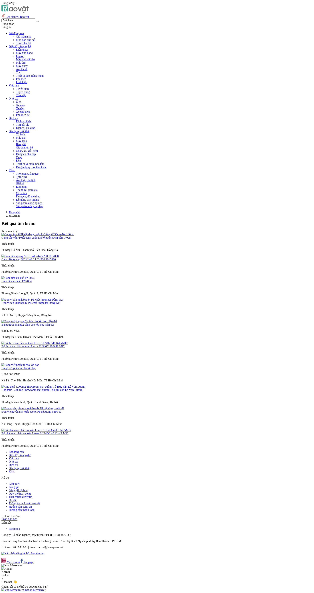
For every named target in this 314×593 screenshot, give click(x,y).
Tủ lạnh (20, 134)
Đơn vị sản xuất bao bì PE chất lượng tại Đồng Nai (30, 302)
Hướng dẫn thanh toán (22, 509)
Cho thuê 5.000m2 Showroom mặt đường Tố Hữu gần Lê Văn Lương (41, 389)
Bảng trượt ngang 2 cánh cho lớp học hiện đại (27, 324)
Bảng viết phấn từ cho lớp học (18, 368)
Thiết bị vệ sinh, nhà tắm (30, 163)
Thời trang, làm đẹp (27, 173)
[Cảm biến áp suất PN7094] (18, 277)
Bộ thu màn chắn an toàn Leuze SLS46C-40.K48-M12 (33, 346)
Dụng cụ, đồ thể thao (28, 196)
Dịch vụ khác (23, 121)
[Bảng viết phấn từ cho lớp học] (20, 364)
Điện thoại (22, 49)
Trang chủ (14, 212)
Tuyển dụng (23, 92)
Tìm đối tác (22, 124)
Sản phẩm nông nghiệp (29, 206)
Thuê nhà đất (23, 43)
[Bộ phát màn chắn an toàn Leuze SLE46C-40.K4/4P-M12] (36, 430)
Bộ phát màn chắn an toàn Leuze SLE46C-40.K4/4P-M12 (35, 433)
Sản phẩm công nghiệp (29, 202)
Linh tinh (21, 186)
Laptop (20, 56)
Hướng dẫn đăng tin (20, 506)
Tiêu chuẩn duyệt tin (20, 496)
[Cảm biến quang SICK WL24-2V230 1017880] (30, 256)
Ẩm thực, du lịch (25, 180)
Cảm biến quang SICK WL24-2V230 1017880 (28, 259)
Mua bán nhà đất (25, 39)
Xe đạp (20, 108)
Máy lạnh (21, 140)
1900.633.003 (9, 519)
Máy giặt (21, 137)
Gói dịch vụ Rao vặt (17, 16)
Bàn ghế (21, 144)
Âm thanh (21, 69)
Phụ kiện (21, 78)
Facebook (14, 528)
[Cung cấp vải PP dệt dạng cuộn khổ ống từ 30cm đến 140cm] (37, 234)
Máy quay (22, 65)
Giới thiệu (14, 483)
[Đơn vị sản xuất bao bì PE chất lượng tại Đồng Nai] (32, 299)
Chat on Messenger (34, 589)
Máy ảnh (21, 62)
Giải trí (20, 183)
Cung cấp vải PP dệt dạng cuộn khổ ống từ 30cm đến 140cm (36, 237)
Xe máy (20, 105)
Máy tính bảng (24, 52)
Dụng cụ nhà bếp (26, 154)
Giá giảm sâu (23, 36)
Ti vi (18, 72)
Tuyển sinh (22, 88)
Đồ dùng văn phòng (27, 199)
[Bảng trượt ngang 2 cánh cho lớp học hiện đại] (29, 321)
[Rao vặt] (15, 11)
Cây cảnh (21, 193)
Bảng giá (14, 487)
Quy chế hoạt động (20, 493)
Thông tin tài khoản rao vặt (24, 503)
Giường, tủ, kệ (24, 147)
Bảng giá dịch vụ (18, 490)
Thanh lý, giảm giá (27, 189)
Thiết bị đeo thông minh (30, 75)
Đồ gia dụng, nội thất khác (31, 167)
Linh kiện (21, 82)
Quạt (19, 157)
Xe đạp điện (23, 111)
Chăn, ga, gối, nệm (27, 150)
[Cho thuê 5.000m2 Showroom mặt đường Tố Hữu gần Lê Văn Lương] (43, 386)
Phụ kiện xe (23, 114)
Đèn (18, 160)
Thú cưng (21, 176)
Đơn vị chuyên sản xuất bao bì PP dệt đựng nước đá (31, 411)
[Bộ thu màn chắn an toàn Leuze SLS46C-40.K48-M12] (34, 343)
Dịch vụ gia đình (25, 127)
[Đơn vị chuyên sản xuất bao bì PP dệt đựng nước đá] (32, 408)
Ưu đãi (13, 500)
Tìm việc (21, 95)
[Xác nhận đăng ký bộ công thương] (22, 553)
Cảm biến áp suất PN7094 (16, 281)
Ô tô (18, 101)
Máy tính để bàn (25, 59)
